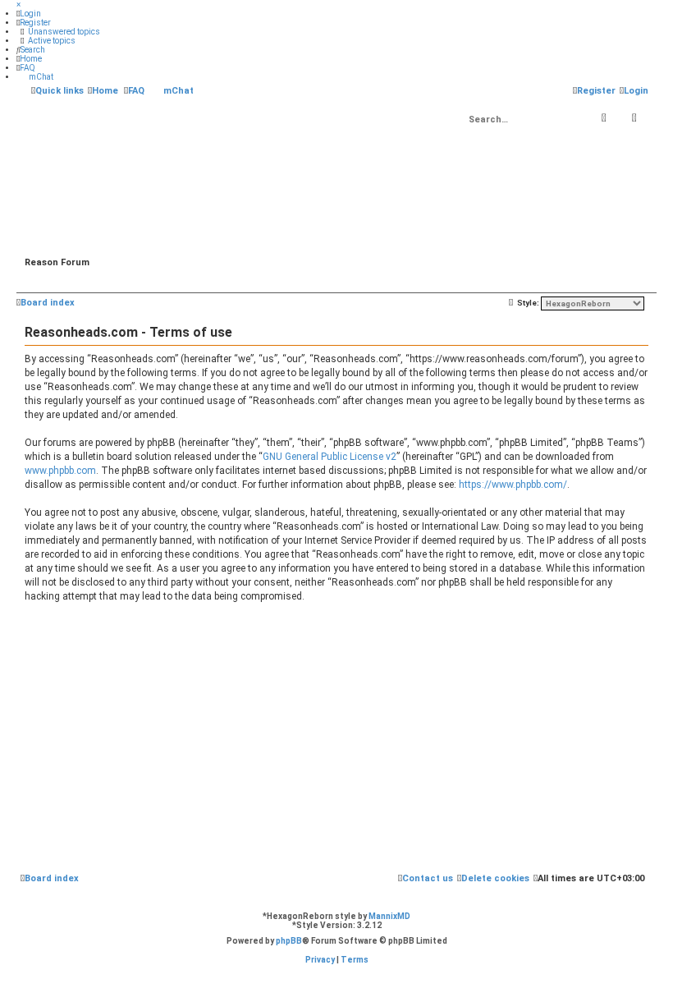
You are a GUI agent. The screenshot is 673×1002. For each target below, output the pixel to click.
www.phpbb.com (60, 470)
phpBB (289, 940)
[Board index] (336, 181)
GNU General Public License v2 (329, 456)
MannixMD (389, 916)
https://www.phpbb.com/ (513, 484)
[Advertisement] (336, 740)
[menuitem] (28, 13)
